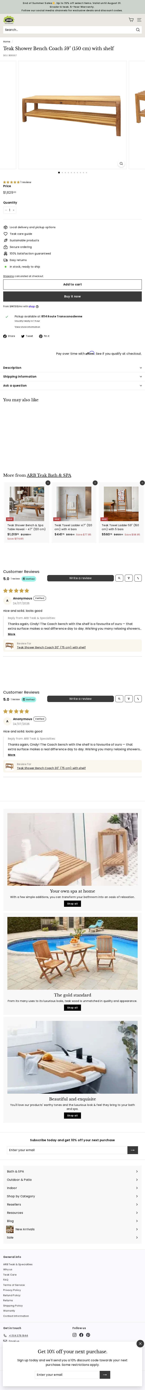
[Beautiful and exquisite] (72, 1057)
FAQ (5, 1280)
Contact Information (16, 1316)
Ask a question (15, 386)
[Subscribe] (105, 1375)
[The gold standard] (72, 953)
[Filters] (129, 578)
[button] (12, 182)
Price (7, 186)
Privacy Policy (12, 1290)
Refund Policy (12, 1295)
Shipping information (20, 377)
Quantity (10, 203)
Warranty (9, 1310)
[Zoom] (121, 163)
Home (6, 41)
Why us (7, 1269)
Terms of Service (14, 1285)
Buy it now (72, 296)
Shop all (72, 903)
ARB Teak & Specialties (18, 1264)
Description (12, 368)
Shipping (8, 276)
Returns (8, 1300)
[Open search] (119, 578)
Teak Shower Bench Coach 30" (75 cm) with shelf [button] (51, 647)
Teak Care (10, 1274)
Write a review (80, 578)
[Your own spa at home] (72, 849)
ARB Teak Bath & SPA (49, 475)
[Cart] (131, 19)
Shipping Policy (13, 1305)
